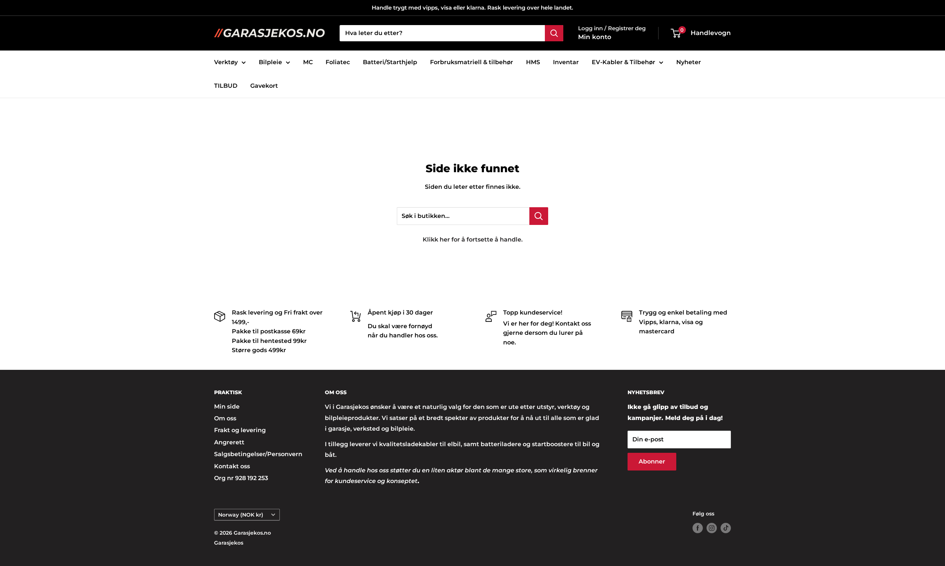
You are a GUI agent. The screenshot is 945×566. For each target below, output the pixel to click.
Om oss (225, 418)
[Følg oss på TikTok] (726, 528)
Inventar (566, 62)
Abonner (652, 461)
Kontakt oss (232, 466)
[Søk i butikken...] (538, 216)
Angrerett (229, 442)
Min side (227, 406)
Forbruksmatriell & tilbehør (471, 62)
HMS (533, 62)
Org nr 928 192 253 (241, 478)
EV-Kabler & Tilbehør (623, 62)
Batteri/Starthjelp (390, 62)
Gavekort (264, 85)
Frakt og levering (240, 430)
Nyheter (688, 62)
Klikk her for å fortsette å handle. (473, 239)
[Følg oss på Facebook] (698, 528)
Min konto (594, 37)
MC (308, 62)
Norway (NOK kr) (240, 515)
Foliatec (338, 62)
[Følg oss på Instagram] (712, 528)
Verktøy (226, 62)
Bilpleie (270, 62)
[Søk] (554, 33)
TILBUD (225, 85)
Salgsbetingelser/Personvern (256, 454)
